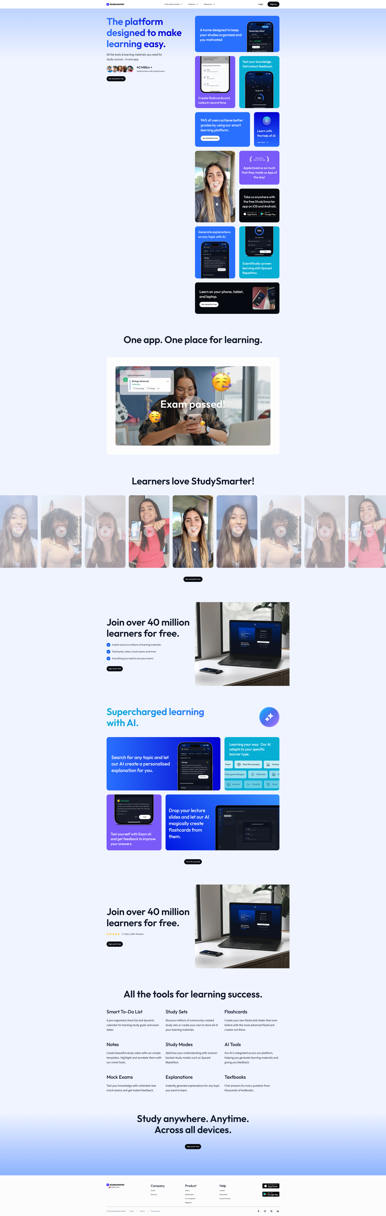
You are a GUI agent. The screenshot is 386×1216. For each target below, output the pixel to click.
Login (260, 4)
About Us (154, 1194)
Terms (132, 1211)
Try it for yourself (193, 861)
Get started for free (116, 79)
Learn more (261, 142)
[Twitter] (271, 1211)
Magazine (188, 1203)
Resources (208, 4)
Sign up (273, 4)
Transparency (155, 1211)
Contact (222, 1190)
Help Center (223, 1194)
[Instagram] (265, 1211)
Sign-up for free (115, 668)
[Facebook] (258, 1211)
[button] (61, 531)
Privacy (142, 1211)
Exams (187, 1190)
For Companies (190, 1198)
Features (191, 4)
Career (153, 1190)
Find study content (172, 4)
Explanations (189, 1194)
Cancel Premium (225, 1198)
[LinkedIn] (277, 1211)
